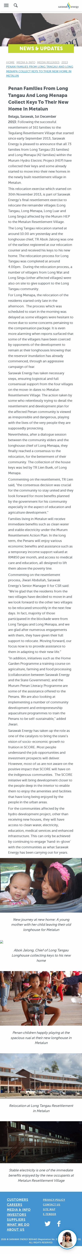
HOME (10, 62)
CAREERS (14, 1205)
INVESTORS (16, 1215)
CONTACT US (51, 1204)
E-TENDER (49, 1214)
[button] (6, 5)
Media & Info (26, 62)
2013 (65, 62)
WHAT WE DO (18, 1225)
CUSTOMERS (17, 1200)
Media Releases (48, 62)
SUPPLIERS (16, 1220)
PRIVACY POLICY (54, 1199)
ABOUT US (15, 1230)
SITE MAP (49, 1209)
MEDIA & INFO (19, 1210)
